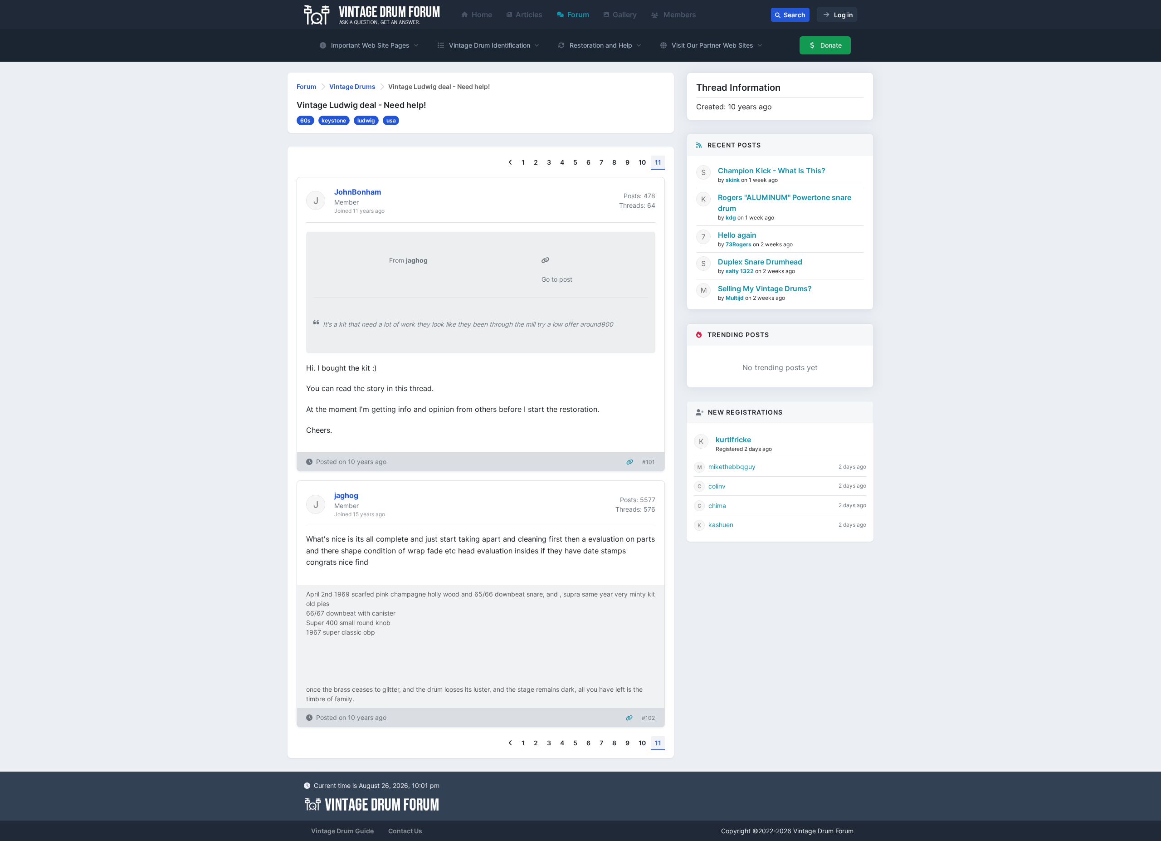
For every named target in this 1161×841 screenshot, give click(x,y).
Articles (529, 14)
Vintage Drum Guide (342, 831)
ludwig (366, 120)
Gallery (625, 14)
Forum (578, 14)
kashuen (720, 524)
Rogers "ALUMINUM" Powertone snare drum (784, 203)
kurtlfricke (733, 439)
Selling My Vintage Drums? (765, 288)
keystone (334, 120)
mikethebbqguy (732, 466)
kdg (731, 217)
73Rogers (739, 244)
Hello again (737, 235)
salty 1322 (740, 271)
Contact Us (405, 831)
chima (717, 505)
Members (679, 14)
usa (391, 120)
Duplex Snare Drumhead (760, 261)
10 (642, 162)
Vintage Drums (352, 86)
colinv (717, 486)
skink (733, 179)
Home (482, 14)
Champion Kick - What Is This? (771, 170)
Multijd (735, 297)
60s (305, 120)
